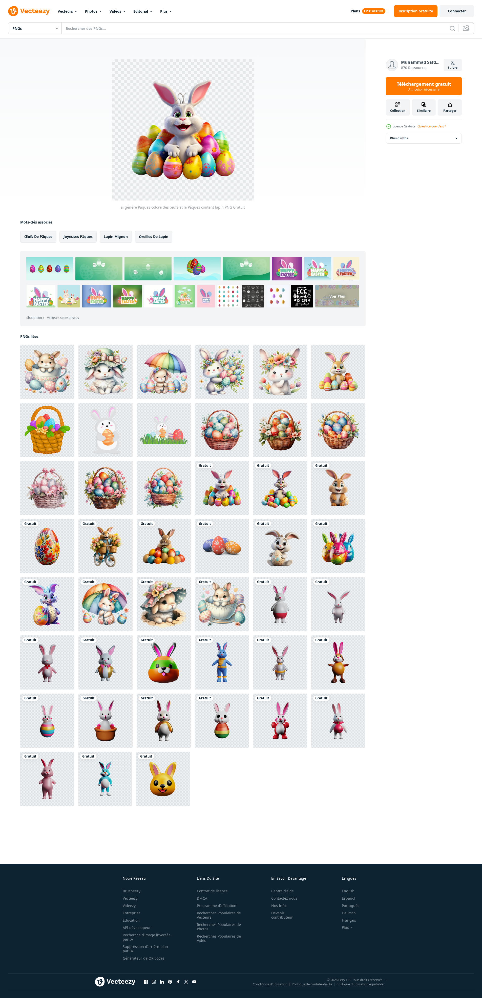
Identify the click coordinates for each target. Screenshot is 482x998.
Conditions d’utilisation (270, 984)
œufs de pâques (38, 236)
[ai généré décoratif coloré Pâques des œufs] (47, 546)
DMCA (202, 898)
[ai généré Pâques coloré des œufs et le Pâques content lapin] (222, 488)
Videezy (129, 905)
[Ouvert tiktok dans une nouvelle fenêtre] (178, 982)
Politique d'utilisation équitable (360, 984)
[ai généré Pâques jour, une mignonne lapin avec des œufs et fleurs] (105, 372)
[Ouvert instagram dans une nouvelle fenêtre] (154, 982)
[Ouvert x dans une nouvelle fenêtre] (186, 982)
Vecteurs (65, 11)
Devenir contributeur (282, 915)
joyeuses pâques (78, 236)
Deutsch (349, 913)
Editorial (140, 11)
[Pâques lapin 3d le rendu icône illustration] (280, 604)
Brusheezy (131, 891)
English (348, 891)
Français (349, 920)
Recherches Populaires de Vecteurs (219, 915)
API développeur (137, 927)
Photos (91, 11)
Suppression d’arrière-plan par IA (145, 948)
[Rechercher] (452, 28)
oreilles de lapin (153, 236)
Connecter (457, 11)
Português (350, 905)
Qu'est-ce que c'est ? (431, 126)
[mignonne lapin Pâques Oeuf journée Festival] (105, 430)
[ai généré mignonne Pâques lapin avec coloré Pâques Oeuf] (47, 604)
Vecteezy (130, 898)
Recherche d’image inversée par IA (147, 937)
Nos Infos (279, 905)
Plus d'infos (399, 138)
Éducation (131, 920)
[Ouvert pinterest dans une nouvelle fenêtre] (170, 982)
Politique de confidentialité (312, 984)
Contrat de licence (212, 891)
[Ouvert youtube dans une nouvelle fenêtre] (194, 982)
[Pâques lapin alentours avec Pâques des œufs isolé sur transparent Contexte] (338, 372)
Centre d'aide (282, 891)
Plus (163, 11)
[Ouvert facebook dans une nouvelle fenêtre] (146, 982)
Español (348, 898)
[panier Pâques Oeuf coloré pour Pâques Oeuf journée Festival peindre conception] (47, 430)
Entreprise (131, 913)
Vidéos (115, 11)
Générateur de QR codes (143, 958)
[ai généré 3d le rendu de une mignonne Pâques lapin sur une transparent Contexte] (338, 488)
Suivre (452, 67)
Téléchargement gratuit (424, 86)
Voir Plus (337, 296)
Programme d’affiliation (216, 905)
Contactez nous (284, 898)
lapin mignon (116, 236)
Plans (355, 11)
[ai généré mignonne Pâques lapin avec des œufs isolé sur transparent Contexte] (164, 546)
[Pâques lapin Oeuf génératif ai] (222, 546)
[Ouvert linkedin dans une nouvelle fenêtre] (162, 982)
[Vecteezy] (29, 11)
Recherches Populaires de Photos (219, 926)
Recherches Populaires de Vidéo (219, 938)
